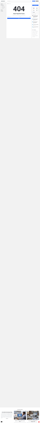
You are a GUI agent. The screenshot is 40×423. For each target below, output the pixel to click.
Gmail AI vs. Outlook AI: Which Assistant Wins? (20, 421)
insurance (34, 33)
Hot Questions (3, 8)
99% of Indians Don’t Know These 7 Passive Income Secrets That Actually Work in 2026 (7, 412)
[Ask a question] (38, 421)
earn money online (33, 32)
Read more (7, 418)
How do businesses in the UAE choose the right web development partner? (35, 16)
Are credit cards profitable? (35, 24)
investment (36, 33)
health (32, 33)
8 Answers (35, 17)
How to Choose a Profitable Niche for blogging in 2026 (33, 421)
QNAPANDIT (3, 1)
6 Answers (35, 27)
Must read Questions (3, 7)
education (36, 32)
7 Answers (35, 25)
